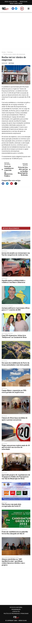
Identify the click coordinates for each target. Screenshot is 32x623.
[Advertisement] (16, 31)
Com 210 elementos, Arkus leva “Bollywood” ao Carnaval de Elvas (14, 336)
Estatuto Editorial (16, 607)
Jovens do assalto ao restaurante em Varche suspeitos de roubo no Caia (16, 254)
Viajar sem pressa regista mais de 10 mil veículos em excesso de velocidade (16, 447)
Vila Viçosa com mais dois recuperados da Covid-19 (11, 505)
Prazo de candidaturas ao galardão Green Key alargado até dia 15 (15, 533)
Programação (16, 609)
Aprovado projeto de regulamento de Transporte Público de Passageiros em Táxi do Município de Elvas (16, 477)
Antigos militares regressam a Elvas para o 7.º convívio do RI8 (16, 309)
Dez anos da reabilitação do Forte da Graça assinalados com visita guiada (15, 364)
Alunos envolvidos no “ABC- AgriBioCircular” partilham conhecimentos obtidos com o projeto (13, 562)
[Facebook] (13, 8)
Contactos (16, 611)
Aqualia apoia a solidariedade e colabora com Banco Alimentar (13, 281)
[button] (22, 8)
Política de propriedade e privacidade (16, 613)
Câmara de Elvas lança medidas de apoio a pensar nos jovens (14, 419)
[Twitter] (16, 8)
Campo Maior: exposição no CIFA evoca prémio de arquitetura (14, 391)
